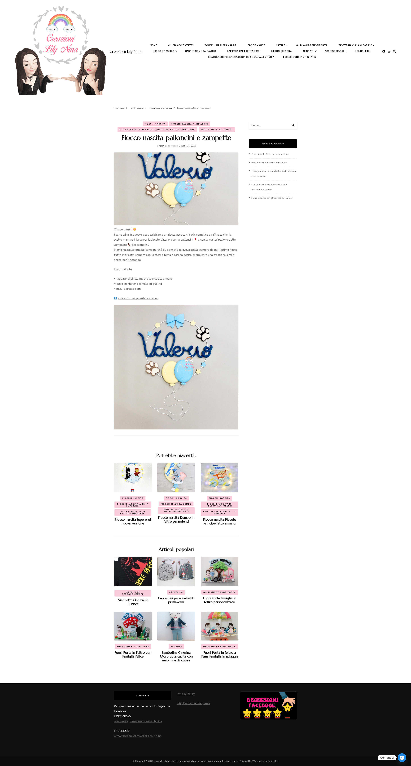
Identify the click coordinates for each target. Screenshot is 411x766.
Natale (280, 45)
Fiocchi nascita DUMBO (176, 504)
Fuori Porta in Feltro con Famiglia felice (133, 654)
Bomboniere (362, 51)
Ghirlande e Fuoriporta (311, 45)
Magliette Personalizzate (133, 593)
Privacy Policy (186, 694)
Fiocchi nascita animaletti (189, 124)
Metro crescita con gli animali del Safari (271, 197)
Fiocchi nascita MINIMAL (217, 129)
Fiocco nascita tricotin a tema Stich (269, 162)
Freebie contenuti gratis (299, 57)
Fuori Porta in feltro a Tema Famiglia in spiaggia (219, 654)
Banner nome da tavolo (200, 51)
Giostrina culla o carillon (356, 45)
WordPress (258, 761)
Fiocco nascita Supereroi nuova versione (133, 521)
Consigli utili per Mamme (220, 45)
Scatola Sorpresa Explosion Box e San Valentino (240, 57)
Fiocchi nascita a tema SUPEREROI (133, 505)
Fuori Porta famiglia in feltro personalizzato (219, 600)
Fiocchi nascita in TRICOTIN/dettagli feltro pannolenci (157, 129)
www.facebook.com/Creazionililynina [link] (137, 736)
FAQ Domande (256, 45)
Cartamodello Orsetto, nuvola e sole (270, 154)
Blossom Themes (229, 761)
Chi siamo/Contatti (180, 45)
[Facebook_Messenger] (402, 757)
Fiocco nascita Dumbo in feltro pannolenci (176, 520)
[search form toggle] (394, 51)
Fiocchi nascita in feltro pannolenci (133, 512)
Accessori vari (334, 51)
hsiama (162, 145)
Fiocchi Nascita (164, 51)
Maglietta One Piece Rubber (133, 602)
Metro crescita (281, 51)
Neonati (308, 51)
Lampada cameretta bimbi (243, 51)
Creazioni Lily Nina (125, 51)
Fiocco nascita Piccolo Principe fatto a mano (219, 521)
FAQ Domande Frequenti (193, 703)
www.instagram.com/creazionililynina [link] (138, 721)
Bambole (176, 646)
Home (153, 45)
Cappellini (176, 592)
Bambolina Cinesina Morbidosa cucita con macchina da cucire (176, 656)
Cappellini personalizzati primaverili (176, 600)
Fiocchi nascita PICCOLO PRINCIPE (219, 512)
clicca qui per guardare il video (138, 298)
